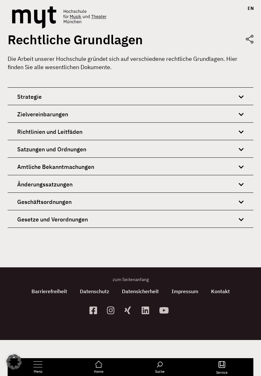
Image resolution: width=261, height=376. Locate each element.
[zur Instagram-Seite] (113, 310)
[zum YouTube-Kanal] (165, 310)
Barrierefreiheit (49, 291)
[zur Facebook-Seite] (95, 310)
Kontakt (220, 291)
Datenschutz (94, 291)
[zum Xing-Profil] (130, 310)
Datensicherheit (140, 291)
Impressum (185, 291)
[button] (14, 362)
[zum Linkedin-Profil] (148, 310)
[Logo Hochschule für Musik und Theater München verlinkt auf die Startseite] (34, 17)
